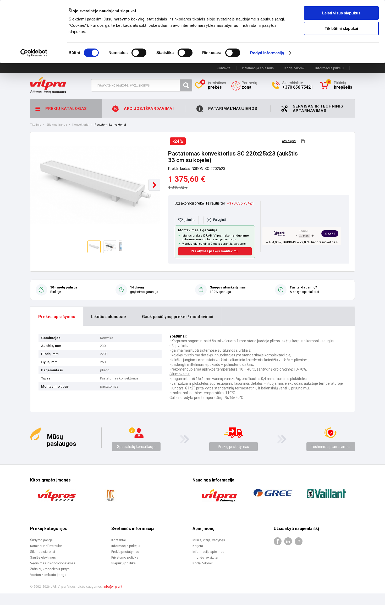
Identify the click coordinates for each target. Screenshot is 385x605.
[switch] (138, 53)
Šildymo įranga (56, 124)
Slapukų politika (123, 563)
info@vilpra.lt (112, 586)
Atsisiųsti (289, 141)
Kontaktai (224, 68)
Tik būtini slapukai (341, 28)
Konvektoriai (80, 124)
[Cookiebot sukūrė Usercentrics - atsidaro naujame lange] (34, 53)
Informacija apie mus (258, 68)
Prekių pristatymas (233, 447)
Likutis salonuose (108, 316)
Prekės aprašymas (56, 316)
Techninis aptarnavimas (330, 447)
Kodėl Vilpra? (294, 68)
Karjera (197, 546)
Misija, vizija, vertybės (208, 540)
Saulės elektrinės (43, 557)
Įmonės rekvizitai (205, 557)
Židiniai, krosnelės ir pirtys (49, 569)
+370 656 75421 (240, 203)
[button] (154, 185)
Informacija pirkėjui (329, 68)
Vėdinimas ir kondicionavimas (52, 563)
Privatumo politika (124, 557)
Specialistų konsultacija (136, 447)
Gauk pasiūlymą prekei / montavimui (177, 316)
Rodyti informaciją (267, 53)
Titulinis (35, 124)
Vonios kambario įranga (48, 575)
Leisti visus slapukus (341, 13)
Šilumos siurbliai (42, 552)
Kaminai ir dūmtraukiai (46, 546)
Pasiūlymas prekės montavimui (215, 251)
